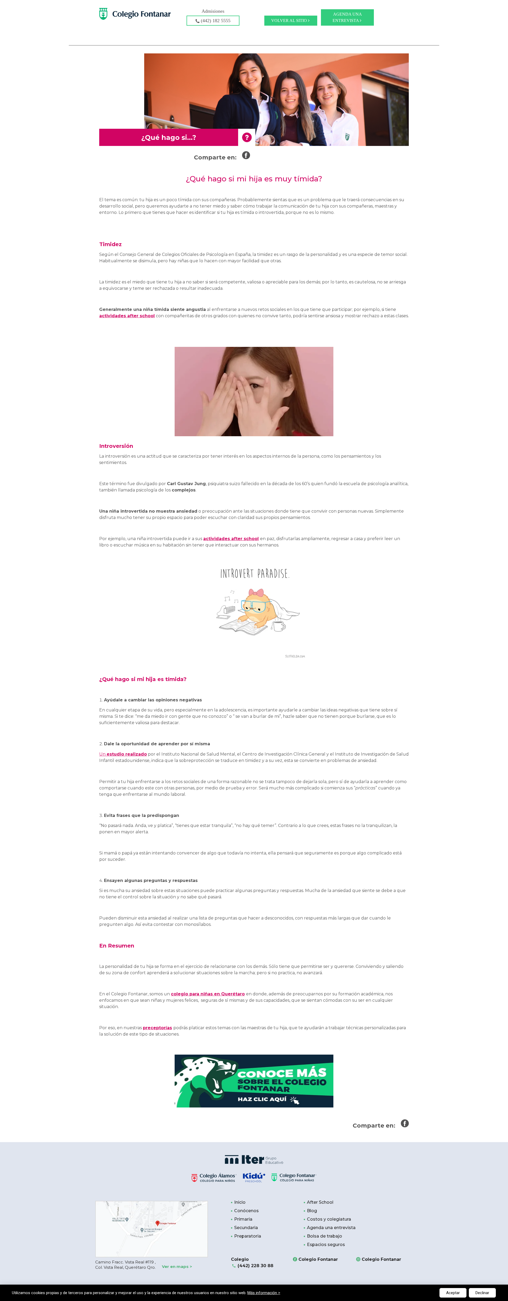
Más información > (263, 1292)
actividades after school (127, 315)
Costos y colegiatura (329, 1219)
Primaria (243, 1219)
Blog (312, 1210)
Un (123, 754)
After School (320, 1202)
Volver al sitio (289, 20)
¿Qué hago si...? (168, 137)
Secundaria (246, 1227)
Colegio (252, 1262)
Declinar (482, 1292)
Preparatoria (247, 1236)
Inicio (240, 1202)
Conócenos (246, 1210)
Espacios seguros (326, 1244)
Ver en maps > (177, 1266)
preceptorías (157, 1027)
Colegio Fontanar (318, 1259)
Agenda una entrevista (347, 17)
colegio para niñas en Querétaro (208, 993)
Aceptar (453, 1292)
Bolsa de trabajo (324, 1236)
